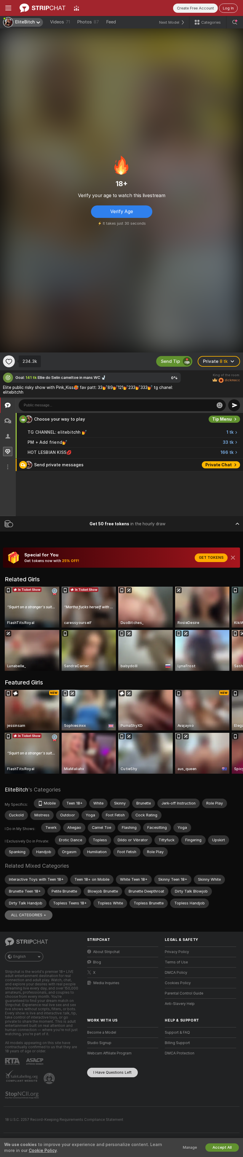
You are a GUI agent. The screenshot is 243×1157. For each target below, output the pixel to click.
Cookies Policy (178, 983)
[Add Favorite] (9, 361)
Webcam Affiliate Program (109, 1053)
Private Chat (218, 464)
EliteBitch (16, 789)
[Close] (233, 557)
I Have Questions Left (112, 1072)
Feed (111, 22)
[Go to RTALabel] (13, 1061)
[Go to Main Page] (42, 8)
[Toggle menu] (8, 8)
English (19, 957)
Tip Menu (222, 419)
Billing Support (177, 1043)
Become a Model (101, 1032)
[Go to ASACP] (35, 1061)
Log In (228, 8)
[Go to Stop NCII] (22, 1095)
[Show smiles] (219, 405)
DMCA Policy (176, 973)
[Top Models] (76, 8)
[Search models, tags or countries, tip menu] (234, 22)
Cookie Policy (43, 1150)
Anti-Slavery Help (180, 1004)
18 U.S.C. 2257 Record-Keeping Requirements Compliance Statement (64, 1120)
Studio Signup (99, 1043)
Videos (60, 22)
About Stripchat (106, 952)
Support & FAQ (177, 1032)
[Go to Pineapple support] (50, 1078)
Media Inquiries (106, 983)
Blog (97, 962)
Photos (88, 22)
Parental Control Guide (184, 993)
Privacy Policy (177, 952)
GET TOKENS (211, 558)
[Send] (234, 405)
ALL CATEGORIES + (28, 915)
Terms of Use (176, 962)
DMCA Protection (179, 1053)
